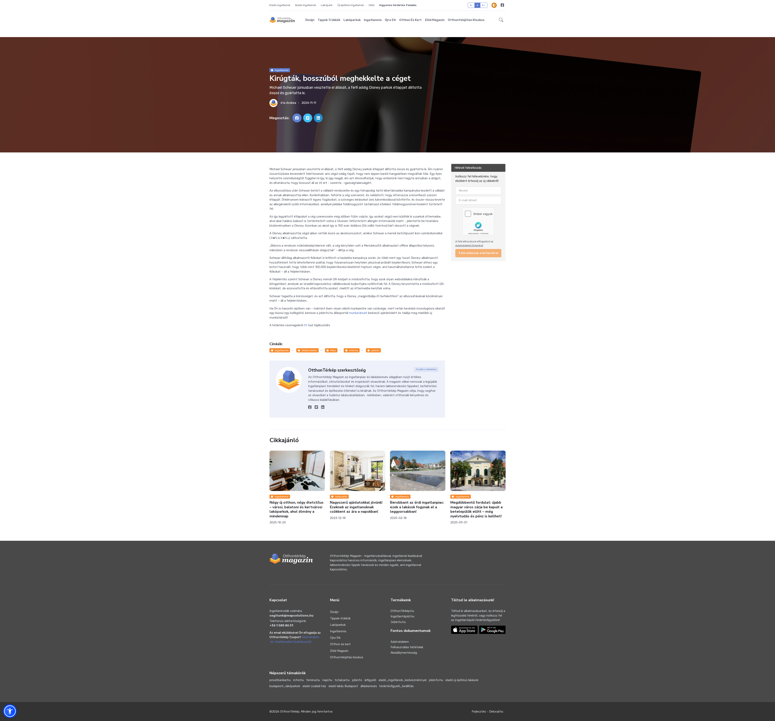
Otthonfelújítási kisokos (466, 20)
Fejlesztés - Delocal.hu (487, 711)
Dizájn (309, 20)
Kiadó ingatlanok (305, 5)
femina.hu (313, 680)
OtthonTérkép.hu (402, 611)
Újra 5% (390, 20)
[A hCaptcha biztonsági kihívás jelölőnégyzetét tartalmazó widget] (478, 221)
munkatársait (358, 313)
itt (306, 325)
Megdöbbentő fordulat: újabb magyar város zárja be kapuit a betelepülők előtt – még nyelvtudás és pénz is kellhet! (476, 509)
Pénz (333, 350)
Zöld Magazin (435, 20)
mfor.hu (353, 350)
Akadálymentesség (404, 652)
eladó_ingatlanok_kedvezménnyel (402, 680)
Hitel (371, 5)
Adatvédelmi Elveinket (469, 245)
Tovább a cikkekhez (426, 369)
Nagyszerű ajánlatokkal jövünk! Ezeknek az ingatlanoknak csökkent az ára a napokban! (356, 507)
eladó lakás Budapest (343, 686)
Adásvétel (341, 496)
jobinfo (375, 350)
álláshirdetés (309, 350)
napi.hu (327, 680)
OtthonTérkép (290, 711)
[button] (501, 20)
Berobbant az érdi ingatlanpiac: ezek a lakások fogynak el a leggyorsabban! (417, 507)
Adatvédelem (400, 642)
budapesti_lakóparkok (284, 686)
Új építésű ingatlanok (350, 5)
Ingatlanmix (373, 20)
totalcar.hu (342, 680)
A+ (483, 5)
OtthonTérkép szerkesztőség (337, 370)
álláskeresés (368, 686)
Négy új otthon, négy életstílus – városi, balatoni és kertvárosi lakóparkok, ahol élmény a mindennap (296, 509)
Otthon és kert (410, 20)
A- (471, 5)
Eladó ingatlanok (279, 5)
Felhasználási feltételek (407, 647)
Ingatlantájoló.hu (402, 616)
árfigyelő (370, 680)
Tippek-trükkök (329, 20)
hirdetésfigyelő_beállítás (396, 686)
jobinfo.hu (436, 680)
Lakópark (327, 5)
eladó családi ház (314, 686)
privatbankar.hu (280, 680)
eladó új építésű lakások (461, 680)
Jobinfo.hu (398, 622)
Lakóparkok (352, 20)
